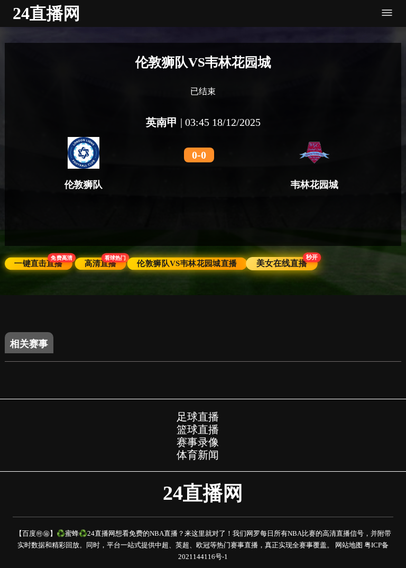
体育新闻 (198, 455)
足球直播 (198, 417)
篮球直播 (198, 429)
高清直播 (105, 263)
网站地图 (349, 545)
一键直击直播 (43, 263)
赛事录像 (198, 442)
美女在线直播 (286, 263)
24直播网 (46, 13)
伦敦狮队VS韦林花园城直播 (187, 263)
